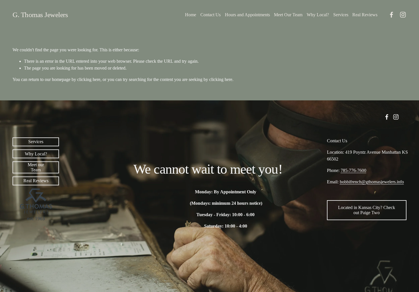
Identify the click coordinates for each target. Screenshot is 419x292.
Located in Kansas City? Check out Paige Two (366, 210)
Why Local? (318, 14)
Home (190, 14)
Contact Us (210, 14)
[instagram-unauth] (402, 14)
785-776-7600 (353, 170)
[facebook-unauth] (391, 14)
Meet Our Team (288, 14)
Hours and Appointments (247, 14)
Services (340, 14)
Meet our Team (36, 167)
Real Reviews (364, 14)
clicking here (88, 79)
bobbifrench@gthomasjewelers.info (372, 181)
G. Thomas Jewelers (40, 15)
